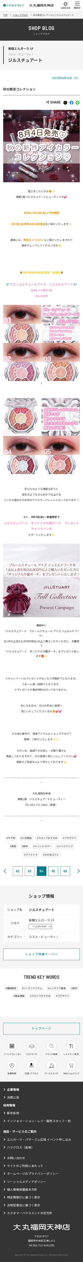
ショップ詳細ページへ (41, 954)
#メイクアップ (65, 846)
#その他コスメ (51, 854)
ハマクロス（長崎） (20, 1147)
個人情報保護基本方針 (22, 1189)
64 (41, 871)
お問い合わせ (16, 1158)
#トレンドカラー (42, 846)
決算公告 (13, 1097)
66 (65, 871)
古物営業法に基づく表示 (23, 1205)
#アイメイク (30, 854)
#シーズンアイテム (32, 988)
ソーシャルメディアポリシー (26, 1181)
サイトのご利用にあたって (25, 1166)
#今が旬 (11, 837)
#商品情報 (19, 995)
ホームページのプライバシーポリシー (33, 1173)
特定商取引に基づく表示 (23, 1197)
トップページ (41, 1028)
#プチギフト (69, 837)
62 (17, 871)
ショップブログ (20, 15)
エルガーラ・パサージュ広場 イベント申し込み (39, 1139)
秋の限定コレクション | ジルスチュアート (53, 15)
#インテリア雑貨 (57, 988)
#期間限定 (11, 988)
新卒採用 (13, 1113)
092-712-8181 (41, 1245)
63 (29, 871)
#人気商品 (26, 837)
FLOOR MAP (40, 926)
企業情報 (13, 1089)
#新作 (25, 846)
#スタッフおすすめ (47, 837)
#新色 (13, 846)
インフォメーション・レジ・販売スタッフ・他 (39, 1121)
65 (53, 871)
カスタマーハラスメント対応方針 (30, 1213)
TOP (5, 15)
